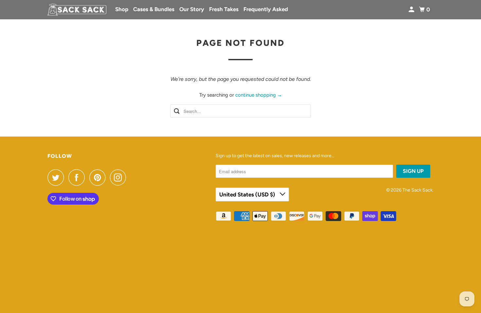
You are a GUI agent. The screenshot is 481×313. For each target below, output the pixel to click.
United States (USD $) (247, 194)
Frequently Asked (265, 9)
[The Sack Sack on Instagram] (120, 177)
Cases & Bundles (153, 9)
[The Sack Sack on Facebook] (78, 177)
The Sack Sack (417, 190)
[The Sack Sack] (76, 10)
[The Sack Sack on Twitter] (57, 177)
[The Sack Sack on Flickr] (132, 177)
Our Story (191, 9)
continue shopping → (258, 95)
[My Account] (412, 9)
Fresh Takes (224, 9)
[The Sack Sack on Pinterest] (99, 177)
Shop (121, 9)
